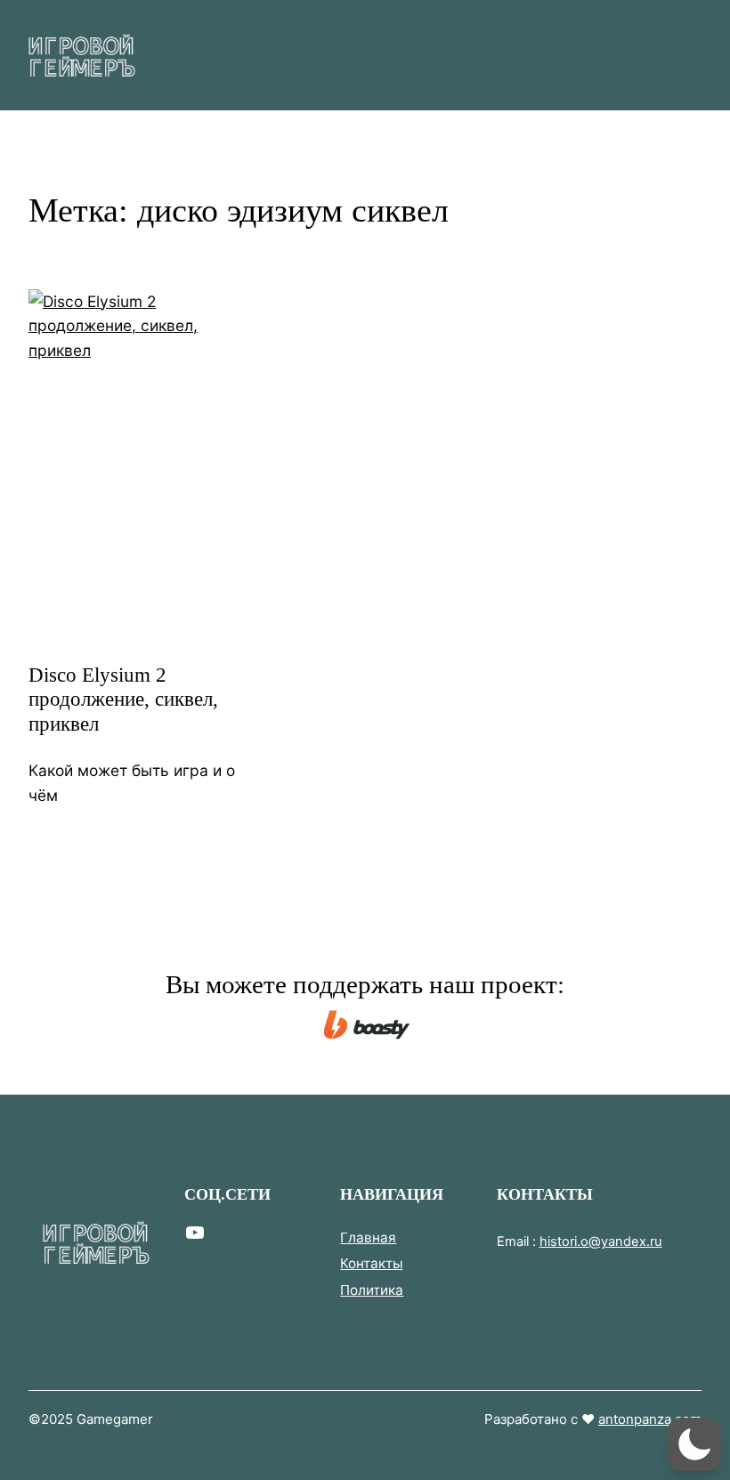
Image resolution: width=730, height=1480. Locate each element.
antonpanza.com (650, 1419)
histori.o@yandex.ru (600, 1241)
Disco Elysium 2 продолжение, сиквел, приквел (123, 699)
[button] (694, 1444)
